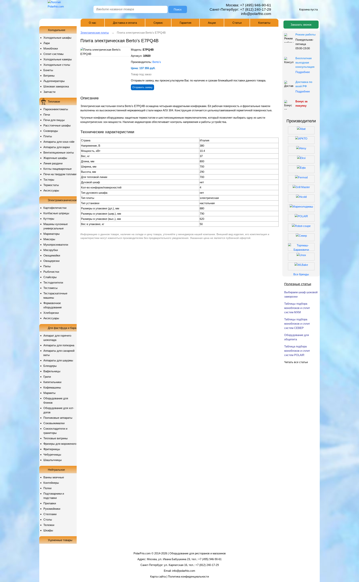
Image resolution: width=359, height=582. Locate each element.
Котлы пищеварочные (57, 168)
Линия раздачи (52, 163)
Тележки (48, 525)
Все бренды (301, 274)
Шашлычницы (52, 460)
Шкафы (48, 530)
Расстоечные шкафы (57, 125)
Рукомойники (51, 508)
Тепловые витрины (55, 438)
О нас (92, 22)
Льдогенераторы (54, 81)
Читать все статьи (296, 362)
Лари (46, 43)
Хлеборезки (51, 312)
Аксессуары (51, 190)
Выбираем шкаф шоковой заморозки (300, 294)
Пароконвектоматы (55, 109)
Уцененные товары (60, 540)
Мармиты (49, 392)
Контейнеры (51, 482)
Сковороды (50, 130)
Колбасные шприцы (56, 213)
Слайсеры (50, 277)
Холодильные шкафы (57, 37)
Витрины (49, 75)
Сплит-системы (53, 53)
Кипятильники (52, 382)
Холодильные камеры (57, 59)
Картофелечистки (54, 207)
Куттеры (48, 218)
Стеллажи (49, 514)
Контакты (264, 22)
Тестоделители (53, 282)
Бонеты (48, 70)
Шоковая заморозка (56, 86)
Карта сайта (158, 576)
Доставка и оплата (125, 22)
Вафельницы (51, 371)
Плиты (47, 136)
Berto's (156, 62)
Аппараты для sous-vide (58, 141)
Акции (212, 22)
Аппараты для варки (56, 147)
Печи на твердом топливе (59, 174)
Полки (47, 488)
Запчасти (49, 91)
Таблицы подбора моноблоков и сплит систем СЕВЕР (297, 323)
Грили (47, 376)
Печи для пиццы (54, 120)
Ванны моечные (53, 477)
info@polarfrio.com (183, 570)
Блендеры (50, 365)
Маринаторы (51, 233)
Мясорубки (50, 250)
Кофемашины (52, 387)
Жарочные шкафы (55, 158)
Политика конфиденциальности (188, 576)
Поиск (178, 9)
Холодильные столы (56, 64)
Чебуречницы (52, 454)
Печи (46, 114)
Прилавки (49, 503)
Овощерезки (51, 260)
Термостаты (51, 185)
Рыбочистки (51, 271)
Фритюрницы (51, 449)
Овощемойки (51, 255)
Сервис (158, 22)
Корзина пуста (308, 9)
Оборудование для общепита (296, 337)
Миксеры (49, 239)
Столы (47, 519)
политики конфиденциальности (211, 126)
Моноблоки (50, 48)
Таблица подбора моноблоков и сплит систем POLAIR (297, 351)
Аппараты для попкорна (58, 345)
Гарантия (185, 22)
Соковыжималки (54, 423)
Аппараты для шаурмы (58, 360)
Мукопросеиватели (55, 244)
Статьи (237, 22)
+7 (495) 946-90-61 (255, 5)
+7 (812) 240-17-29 (255, 9)
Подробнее (302, 72)
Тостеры (48, 179)
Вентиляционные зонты (58, 152)
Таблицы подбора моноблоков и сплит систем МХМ (297, 308)
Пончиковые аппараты (57, 417)
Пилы (47, 266)
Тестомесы (50, 288)
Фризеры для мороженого (59, 443)
